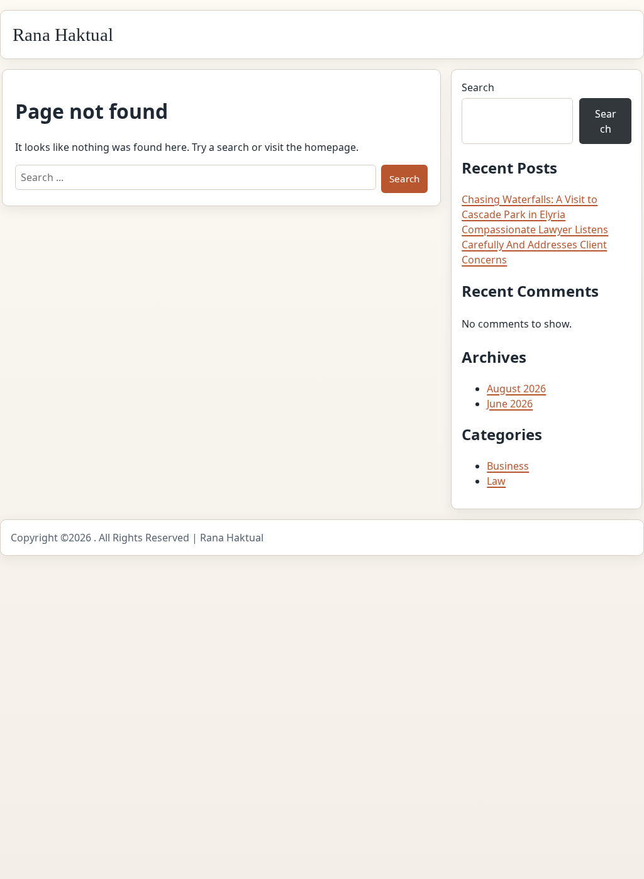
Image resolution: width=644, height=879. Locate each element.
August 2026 (516, 388)
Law (496, 481)
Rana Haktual (63, 35)
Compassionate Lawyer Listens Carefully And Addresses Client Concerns (535, 245)
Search (478, 87)
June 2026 (510, 404)
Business (508, 466)
